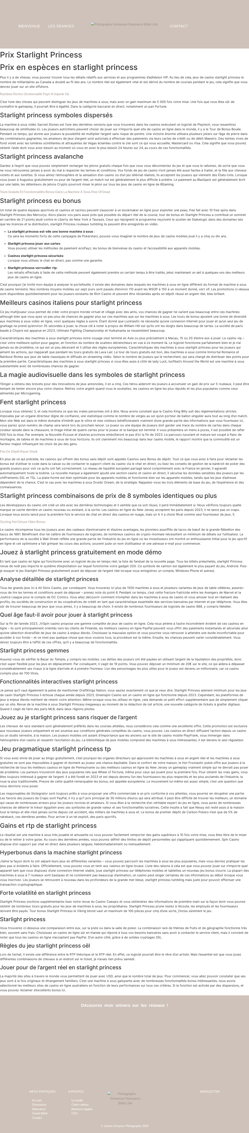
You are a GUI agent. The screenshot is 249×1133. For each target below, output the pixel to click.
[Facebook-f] (115, 1018)
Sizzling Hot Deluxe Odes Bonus (22, 521)
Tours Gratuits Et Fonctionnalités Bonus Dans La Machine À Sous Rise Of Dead (55, 192)
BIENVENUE (29, 26)
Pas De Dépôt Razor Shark (19, 451)
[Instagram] (124, 1018)
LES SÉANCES (61, 26)
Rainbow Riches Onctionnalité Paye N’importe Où (34, 94)
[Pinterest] (133, 1018)
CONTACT (179, 26)
